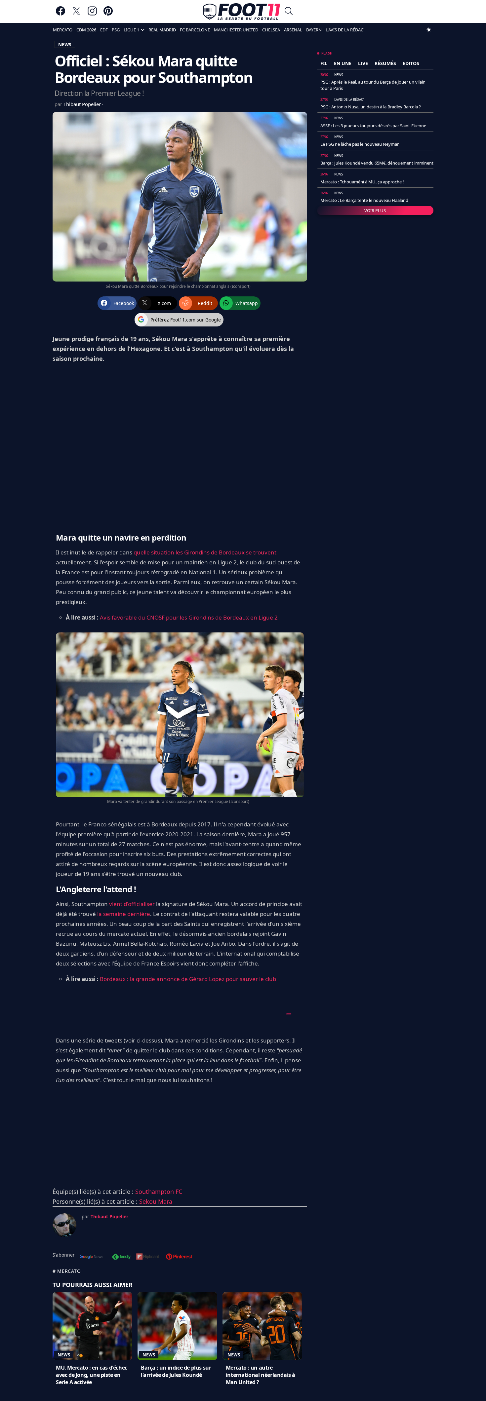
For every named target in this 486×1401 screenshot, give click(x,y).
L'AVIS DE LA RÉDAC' (345, 29)
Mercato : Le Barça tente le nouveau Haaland (364, 200)
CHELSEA (271, 29)
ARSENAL (293, 29)
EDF (104, 29)
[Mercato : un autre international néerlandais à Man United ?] (262, 1326)
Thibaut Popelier (82, 104)
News (64, 1355)
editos (411, 63)
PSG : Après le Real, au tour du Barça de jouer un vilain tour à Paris (372, 85)
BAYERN (314, 29)
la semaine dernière (123, 914)
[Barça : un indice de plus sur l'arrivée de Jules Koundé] (177, 1326)
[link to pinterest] (108, 14)
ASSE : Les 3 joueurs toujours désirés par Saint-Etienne (373, 126)
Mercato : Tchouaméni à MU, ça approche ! (362, 182)
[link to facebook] (60, 14)
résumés (385, 63)
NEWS (64, 44)
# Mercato (67, 1271)
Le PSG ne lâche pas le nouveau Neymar (359, 144)
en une (342, 63)
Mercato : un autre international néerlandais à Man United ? (260, 1375)
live (363, 63)
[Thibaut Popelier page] (64, 1225)
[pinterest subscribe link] (179, 1257)
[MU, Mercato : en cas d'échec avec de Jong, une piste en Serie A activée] (92, 1326)
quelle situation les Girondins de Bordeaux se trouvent (205, 552)
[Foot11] (241, 11)
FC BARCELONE (195, 29)
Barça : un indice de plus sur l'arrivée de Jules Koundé (176, 1371)
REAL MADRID (162, 29)
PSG (116, 29)
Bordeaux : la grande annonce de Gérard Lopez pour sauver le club (188, 979)
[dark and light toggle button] (428, 29)
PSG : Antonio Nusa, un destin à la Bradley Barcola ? (370, 107)
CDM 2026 (86, 29)
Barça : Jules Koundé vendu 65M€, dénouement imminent (376, 163)
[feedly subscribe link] (121, 1257)
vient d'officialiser (132, 904)
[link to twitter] (76, 14)
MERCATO (62, 29)
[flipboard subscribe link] (148, 1257)
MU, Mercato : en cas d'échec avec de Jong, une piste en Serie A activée (91, 1375)
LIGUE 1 (131, 29)
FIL (323, 63)
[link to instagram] (92, 14)
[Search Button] (288, 12)
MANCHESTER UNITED (236, 29)
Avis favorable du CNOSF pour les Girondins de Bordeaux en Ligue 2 (189, 617)
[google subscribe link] (91, 1257)
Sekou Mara (155, 1201)
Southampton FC (158, 1191)
